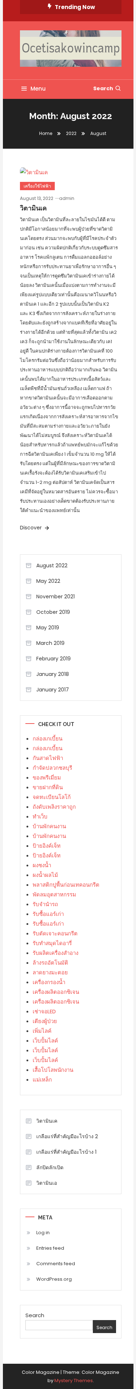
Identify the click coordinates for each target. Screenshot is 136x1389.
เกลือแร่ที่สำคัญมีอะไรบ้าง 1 (66, 1152)
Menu (38, 88)
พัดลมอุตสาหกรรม (54, 894)
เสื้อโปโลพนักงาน (53, 1070)
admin (66, 198)
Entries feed (50, 1248)
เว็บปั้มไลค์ (45, 1040)
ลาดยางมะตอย (50, 972)
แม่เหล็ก (42, 1079)
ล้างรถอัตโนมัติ (50, 962)
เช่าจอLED (44, 1011)
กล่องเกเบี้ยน (47, 738)
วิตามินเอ (46, 1183)
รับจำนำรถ (45, 904)
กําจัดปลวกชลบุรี (52, 768)
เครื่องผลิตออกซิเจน (56, 992)
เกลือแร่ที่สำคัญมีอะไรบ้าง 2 (67, 1136)
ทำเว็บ (40, 816)
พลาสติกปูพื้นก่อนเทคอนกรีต (66, 884)
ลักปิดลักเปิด (49, 1167)
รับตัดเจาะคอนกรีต (55, 933)
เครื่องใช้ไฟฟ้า (37, 186)
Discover (31, 527)
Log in (43, 1232)
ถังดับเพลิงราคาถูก (54, 807)
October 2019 (53, 612)
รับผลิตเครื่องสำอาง (55, 953)
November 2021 (55, 596)
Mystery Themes (73, 1380)
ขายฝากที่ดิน (48, 787)
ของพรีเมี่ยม (47, 777)
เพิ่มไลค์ (42, 1031)
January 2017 (52, 689)
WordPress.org (54, 1279)
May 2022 (48, 581)
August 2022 (51, 565)
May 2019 (47, 627)
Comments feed (55, 1263)
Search (103, 88)
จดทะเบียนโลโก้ (52, 797)
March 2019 (50, 643)
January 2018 (52, 674)
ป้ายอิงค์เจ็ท (47, 845)
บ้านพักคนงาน (49, 826)
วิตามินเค (33, 208)
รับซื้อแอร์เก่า (48, 914)
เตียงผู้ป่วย (45, 1021)
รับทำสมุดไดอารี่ (52, 943)
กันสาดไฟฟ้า (48, 758)
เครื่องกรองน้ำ (49, 982)
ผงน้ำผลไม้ (45, 875)
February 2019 (53, 658)
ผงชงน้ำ (42, 865)
